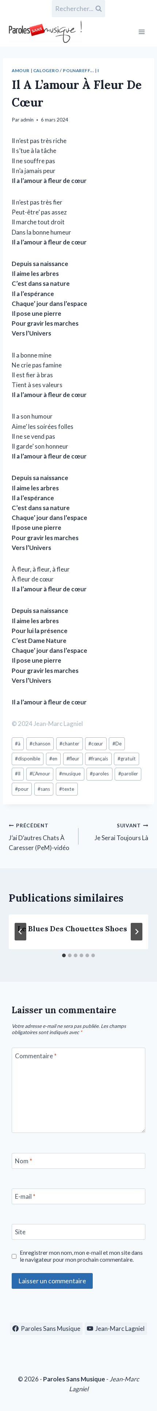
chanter (69, 743)
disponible (27, 758)
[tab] (64, 955)
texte (66, 789)
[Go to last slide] (20, 931)
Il (17, 773)
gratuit (127, 758)
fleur (72, 758)
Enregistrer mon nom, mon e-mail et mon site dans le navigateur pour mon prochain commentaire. (81, 1256)
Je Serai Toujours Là (121, 832)
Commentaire (36, 1055)
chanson (40, 743)
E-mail (25, 1196)
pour (21, 789)
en (53, 758)
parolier (128, 773)
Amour (21, 70)
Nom (23, 1161)
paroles (99, 773)
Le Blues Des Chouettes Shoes (72, 928)
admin (27, 120)
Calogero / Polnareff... (63, 70)
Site (20, 1232)
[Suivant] (136, 931)
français (98, 758)
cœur (95, 743)
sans (44, 789)
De (117, 743)
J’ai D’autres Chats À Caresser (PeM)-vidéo (39, 837)
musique (70, 773)
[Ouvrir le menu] (141, 31)
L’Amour (40, 773)
